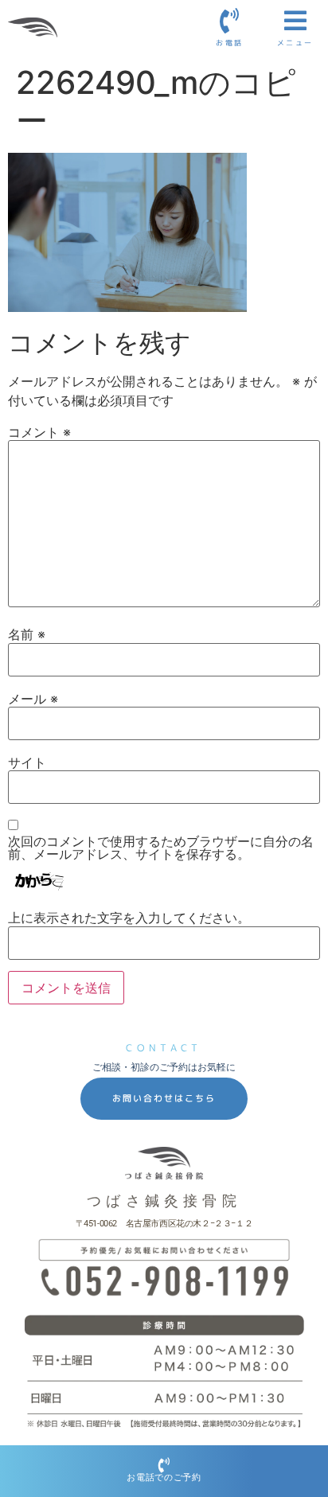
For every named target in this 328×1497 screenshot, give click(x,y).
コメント (39, 432)
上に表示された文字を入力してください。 (129, 917)
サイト (27, 762)
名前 (26, 634)
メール (33, 698)
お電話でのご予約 (164, 1477)
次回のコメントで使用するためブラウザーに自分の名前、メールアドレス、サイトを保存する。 (161, 847)
